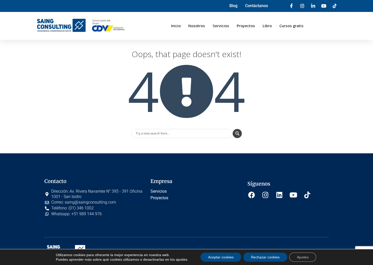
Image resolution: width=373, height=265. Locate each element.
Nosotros (196, 25)
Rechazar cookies (265, 257)
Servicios (221, 25)
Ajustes (303, 257)
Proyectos (246, 25)
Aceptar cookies (221, 257)
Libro (267, 25)
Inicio (176, 25)
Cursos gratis (291, 25)
